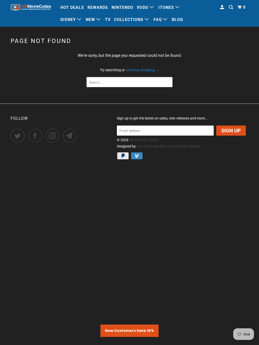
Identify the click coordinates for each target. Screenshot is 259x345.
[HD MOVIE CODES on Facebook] (36, 135)
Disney (68, 19)
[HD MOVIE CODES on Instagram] (54, 135)
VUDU (143, 7)
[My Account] (222, 7)
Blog (177, 19)
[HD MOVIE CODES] (31, 8)
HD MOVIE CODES (143, 140)
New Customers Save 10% (129, 330)
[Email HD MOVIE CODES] (71, 135)
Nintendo (122, 7)
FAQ (158, 19)
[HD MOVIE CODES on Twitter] (19, 135)
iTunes (166, 7)
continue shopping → (142, 70)
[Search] (231, 7)
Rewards (98, 7)
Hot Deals (72, 7)
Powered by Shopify (184, 146)
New (91, 19)
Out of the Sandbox (152, 146)
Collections (129, 19)
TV (108, 19)
